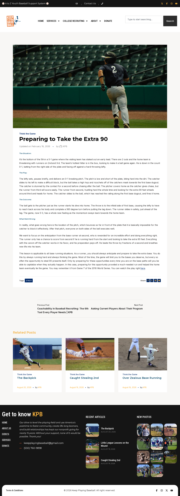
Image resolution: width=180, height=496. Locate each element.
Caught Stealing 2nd (84, 377)
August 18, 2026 (129, 387)
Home (41, 21)
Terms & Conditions (14, 490)
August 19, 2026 (77, 387)
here (142, 268)
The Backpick (26, 377)
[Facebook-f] (167, 4)
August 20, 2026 (24, 387)
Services (51, 21)
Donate (108, 21)
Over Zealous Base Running (142, 377)
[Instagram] (172, 4)
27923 (29, 280)
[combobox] (143, 19)
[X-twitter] (162, 4)
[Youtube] (176, 4)
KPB (64, 146)
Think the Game (27, 133)
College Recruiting (73, 21)
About (94, 21)
